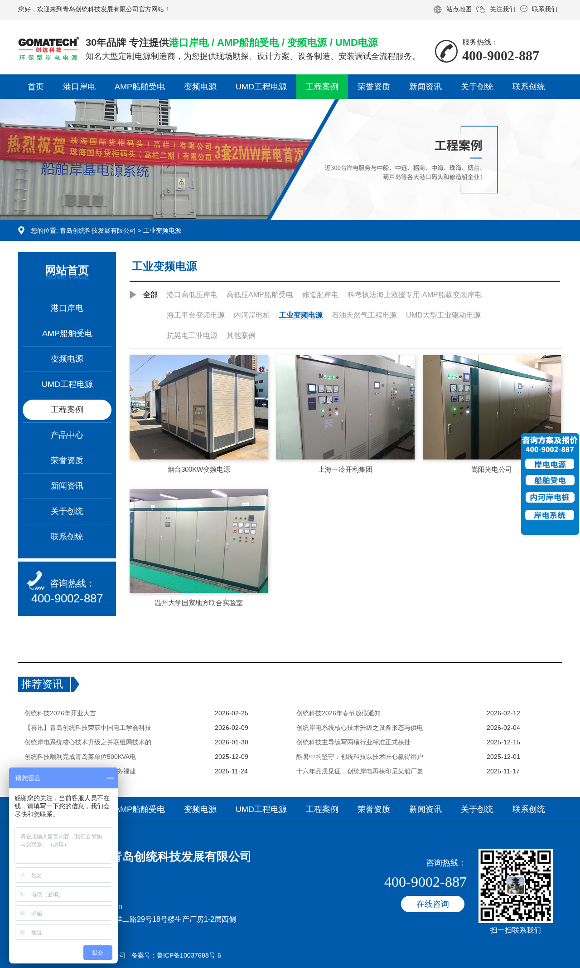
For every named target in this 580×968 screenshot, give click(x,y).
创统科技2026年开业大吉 (60, 713)
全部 (150, 294)
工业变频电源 (162, 230)
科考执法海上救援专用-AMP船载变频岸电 (415, 294)
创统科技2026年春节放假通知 (338, 713)
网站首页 (67, 270)
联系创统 (528, 86)
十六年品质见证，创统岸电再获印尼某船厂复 (359, 771)
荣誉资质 (374, 86)
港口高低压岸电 (192, 294)
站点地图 (459, 9)
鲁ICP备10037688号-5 (189, 955)
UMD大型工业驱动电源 (443, 315)
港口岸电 (79, 86)
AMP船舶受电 (140, 86)
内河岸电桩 (252, 315)
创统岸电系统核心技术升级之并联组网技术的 (87, 742)
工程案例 (322, 86)
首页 (36, 86)
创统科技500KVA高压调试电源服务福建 (80, 771)
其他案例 (241, 335)
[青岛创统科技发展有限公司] (48, 44)
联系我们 (544, 9)
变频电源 (200, 86)
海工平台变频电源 (196, 315)
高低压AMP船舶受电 (260, 294)
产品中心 (67, 435)
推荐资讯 (42, 684)
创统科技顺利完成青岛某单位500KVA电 (80, 756)
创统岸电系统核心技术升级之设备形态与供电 (359, 727)
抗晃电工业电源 (192, 335)
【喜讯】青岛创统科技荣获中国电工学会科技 (87, 727)
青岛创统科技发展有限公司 (98, 230)
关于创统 (477, 86)
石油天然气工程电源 (364, 315)
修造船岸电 (320, 294)
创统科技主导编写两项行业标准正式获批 (353, 742)
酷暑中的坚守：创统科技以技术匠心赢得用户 (359, 756)
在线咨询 (432, 904)
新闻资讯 (425, 86)
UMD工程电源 (261, 86)
